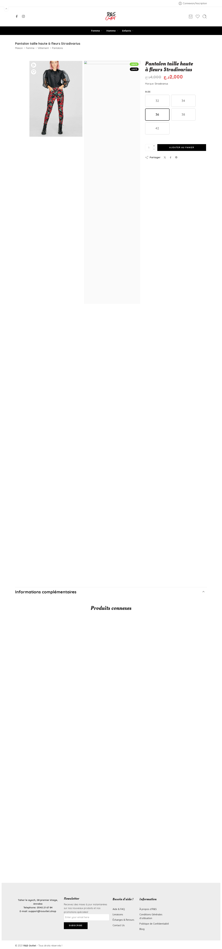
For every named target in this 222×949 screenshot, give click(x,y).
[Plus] (154, 146)
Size (147, 91)
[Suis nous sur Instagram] (23, 16)
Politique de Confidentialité (154, 923)
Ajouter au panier (181, 147)
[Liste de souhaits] (33, 71)
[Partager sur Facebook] (170, 157)
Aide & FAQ (119, 909)
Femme (95, 30)
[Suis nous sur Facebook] (16, 16)
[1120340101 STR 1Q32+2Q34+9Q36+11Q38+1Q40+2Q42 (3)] (112, 182)
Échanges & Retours (123, 919)
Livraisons (118, 914)
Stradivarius (161, 83)
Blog (141, 928)
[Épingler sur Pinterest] (176, 157)
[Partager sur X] (165, 157)
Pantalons (57, 48)
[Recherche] (204, 16)
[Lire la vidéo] (33, 65)
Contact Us (119, 925)
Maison (19, 48)
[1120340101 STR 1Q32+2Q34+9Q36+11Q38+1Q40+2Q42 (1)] (55, 99)
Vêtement (43, 48)
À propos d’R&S (148, 909)
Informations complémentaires (45, 591)
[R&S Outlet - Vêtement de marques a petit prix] (111, 17)
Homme (111, 30)
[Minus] (154, 149)
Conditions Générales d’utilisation (150, 916)
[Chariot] (190, 16)
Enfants (126, 30)
